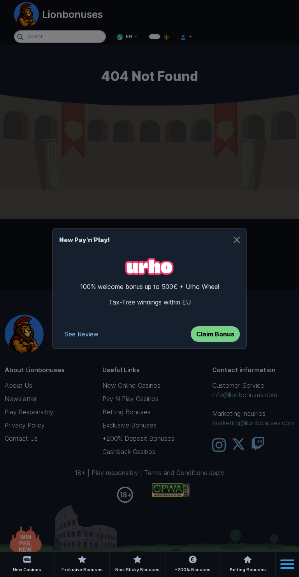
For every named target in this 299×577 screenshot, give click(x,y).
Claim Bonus (215, 334)
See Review (81, 334)
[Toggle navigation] (287, 564)
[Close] (236, 240)
